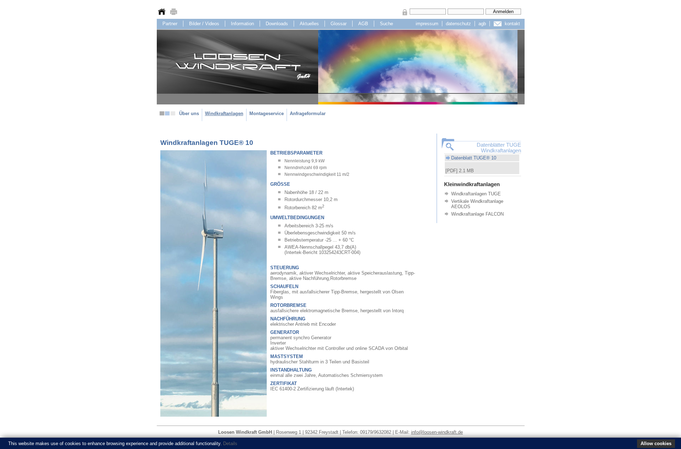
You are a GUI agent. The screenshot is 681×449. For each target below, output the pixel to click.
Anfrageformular (308, 113)
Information (242, 23)
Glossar (339, 23)
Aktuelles (309, 23)
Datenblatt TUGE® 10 (473, 158)
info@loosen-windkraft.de (437, 432)
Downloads (277, 23)
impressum (427, 23)
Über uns (189, 113)
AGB (363, 23)
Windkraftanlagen (224, 113)
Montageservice (266, 113)
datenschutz (458, 23)
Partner (169, 23)
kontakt (512, 23)
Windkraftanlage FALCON (477, 214)
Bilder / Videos (204, 23)
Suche (386, 23)
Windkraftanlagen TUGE (476, 193)
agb (482, 23)
